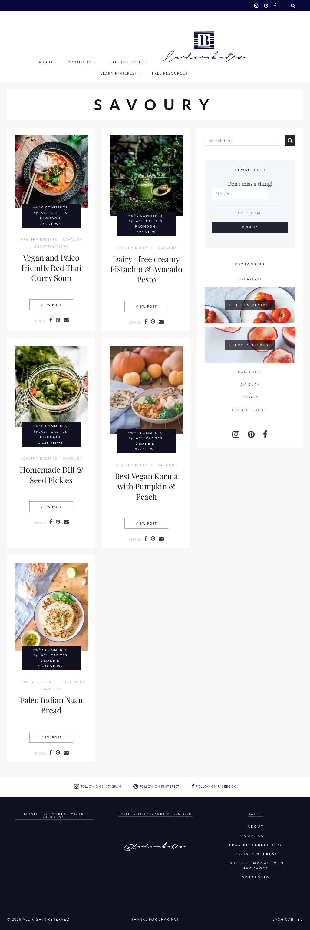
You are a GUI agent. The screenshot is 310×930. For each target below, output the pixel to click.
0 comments (54, 207)
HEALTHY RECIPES (125, 62)
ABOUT (46, 62)
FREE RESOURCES (170, 73)
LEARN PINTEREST (119, 73)
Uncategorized (51, 246)
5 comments (54, 650)
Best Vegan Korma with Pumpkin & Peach (146, 486)
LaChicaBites (53, 213)
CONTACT (255, 835)
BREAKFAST (250, 279)
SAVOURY (72, 240)
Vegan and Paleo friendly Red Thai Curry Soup (51, 267)
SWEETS (250, 397)
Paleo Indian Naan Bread (51, 705)
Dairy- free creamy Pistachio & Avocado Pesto (146, 269)
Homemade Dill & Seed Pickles (51, 474)
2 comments (150, 433)
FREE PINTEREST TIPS (255, 844)
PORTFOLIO (80, 62)
